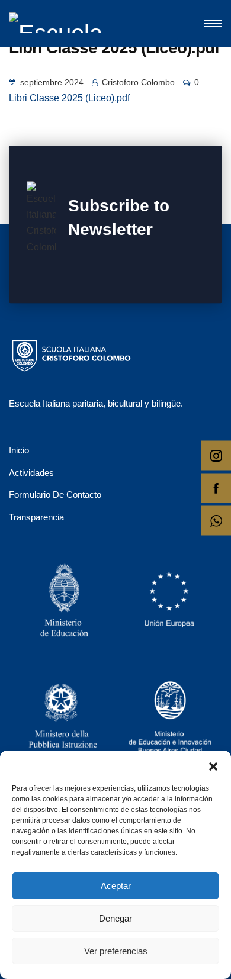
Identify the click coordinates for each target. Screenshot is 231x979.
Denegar (115, 918)
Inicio (19, 450)
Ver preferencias (115, 951)
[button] (213, 765)
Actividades (31, 473)
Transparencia (36, 517)
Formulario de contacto (55, 495)
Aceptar (116, 886)
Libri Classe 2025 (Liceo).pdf (69, 98)
